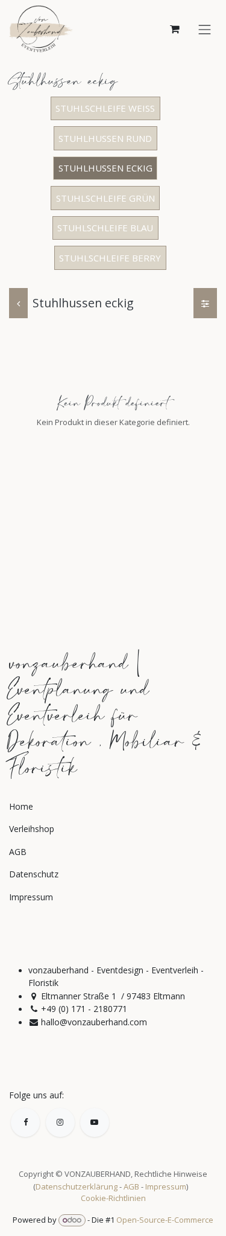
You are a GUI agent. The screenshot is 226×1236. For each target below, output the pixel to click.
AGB (131, 1186)
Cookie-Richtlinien (113, 1198)
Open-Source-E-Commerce (164, 1219)
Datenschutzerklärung (77, 1186)
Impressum (165, 1186)
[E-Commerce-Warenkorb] (174, 29)
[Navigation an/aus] (205, 29)
